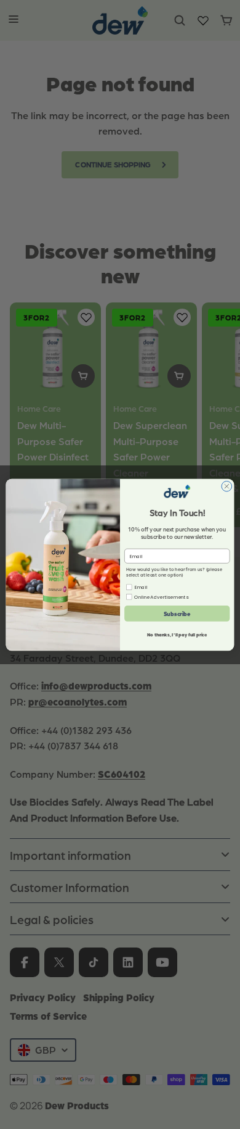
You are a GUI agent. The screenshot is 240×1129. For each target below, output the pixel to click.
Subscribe (177, 613)
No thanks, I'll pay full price (177, 634)
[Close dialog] (227, 486)
